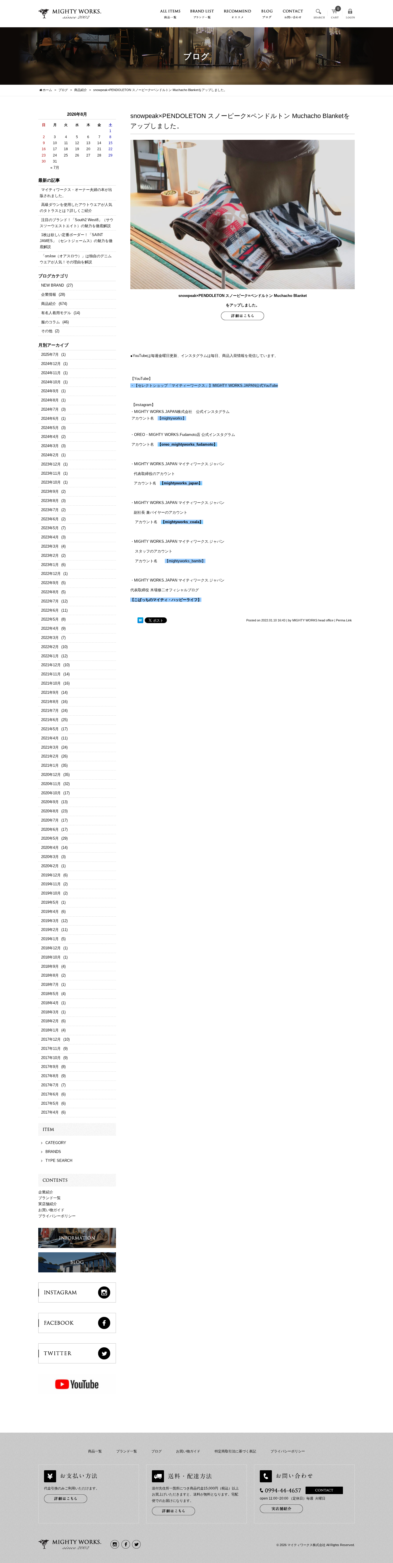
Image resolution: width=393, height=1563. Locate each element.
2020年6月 (50, 829)
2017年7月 (50, 1085)
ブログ (156, 1451)
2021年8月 (50, 702)
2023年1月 (50, 565)
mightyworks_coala (182, 522)
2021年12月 (51, 665)
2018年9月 (50, 966)
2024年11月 (51, 373)
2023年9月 (50, 491)
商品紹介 (48, 304)
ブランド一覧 (49, 1198)
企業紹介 (45, 1192)
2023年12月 (51, 464)
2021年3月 (50, 747)
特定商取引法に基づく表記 (235, 1451)
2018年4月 (50, 1003)
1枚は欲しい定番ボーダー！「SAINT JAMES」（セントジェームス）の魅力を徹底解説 (76, 241)
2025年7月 (50, 354)
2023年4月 (50, 537)
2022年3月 (50, 637)
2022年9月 (50, 583)
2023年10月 (51, 482)
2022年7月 (50, 601)
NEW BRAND (52, 285)
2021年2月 (50, 756)
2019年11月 (51, 884)
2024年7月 (50, 409)
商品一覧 (95, 1451)
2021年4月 (50, 738)
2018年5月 (50, 994)
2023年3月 (50, 546)
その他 (46, 331)
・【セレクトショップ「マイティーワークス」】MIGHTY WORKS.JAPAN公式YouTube (204, 385)
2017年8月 (50, 1076)
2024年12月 (51, 364)
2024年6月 (50, 418)
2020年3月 (50, 857)
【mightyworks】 (172, 418)
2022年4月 (50, 628)
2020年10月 (51, 793)
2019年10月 (51, 893)
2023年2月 (50, 555)
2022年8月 (50, 592)
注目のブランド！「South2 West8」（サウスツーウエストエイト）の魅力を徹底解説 (76, 223)
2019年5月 (50, 902)
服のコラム (50, 322)
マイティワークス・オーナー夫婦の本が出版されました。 (76, 193)
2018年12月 (51, 948)
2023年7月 (50, 510)
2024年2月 (50, 455)
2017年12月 (51, 1039)
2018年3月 (50, 1012)
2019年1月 (50, 939)
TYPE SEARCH (58, 1160)
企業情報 (48, 294)
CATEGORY (55, 1143)
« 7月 (54, 167)
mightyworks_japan (181, 483)
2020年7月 (50, 820)
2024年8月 (50, 400)
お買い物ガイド (51, 1210)
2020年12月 (51, 774)
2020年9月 (50, 802)
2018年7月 (50, 984)
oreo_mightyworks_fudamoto (187, 444)
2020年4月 (50, 847)
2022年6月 (50, 610)
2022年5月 (50, 619)
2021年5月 (50, 729)
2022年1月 (50, 656)
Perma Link (344, 620)
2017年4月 (50, 1112)
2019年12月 (51, 875)
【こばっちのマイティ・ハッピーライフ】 (165, 600)
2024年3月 (50, 446)
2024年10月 (51, 382)
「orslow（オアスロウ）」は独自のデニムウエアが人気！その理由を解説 (76, 259)
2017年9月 (50, 1066)
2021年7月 (50, 710)
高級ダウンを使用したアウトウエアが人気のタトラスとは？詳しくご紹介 (76, 207)
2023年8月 (50, 501)
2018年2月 (50, 1021)
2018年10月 (51, 957)
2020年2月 (50, 866)
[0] (335, 15)
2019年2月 (50, 930)
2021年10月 (51, 683)
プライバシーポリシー (57, 1216)
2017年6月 (50, 1094)
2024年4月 (50, 436)
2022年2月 (50, 647)
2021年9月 (50, 692)
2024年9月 (50, 391)
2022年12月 (51, 573)
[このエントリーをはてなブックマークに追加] (140, 620)
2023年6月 (50, 519)
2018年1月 (50, 1030)
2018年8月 (50, 975)
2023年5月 (50, 528)
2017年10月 (51, 1058)
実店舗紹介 (47, 1204)
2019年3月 (50, 921)
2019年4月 (50, 911)
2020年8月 (50, 811)
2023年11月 (51, 473)
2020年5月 (50, 838)
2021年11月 (51, 674)
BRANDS (53, 1151)
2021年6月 (50, 720)
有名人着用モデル (56, 313)
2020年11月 (51, 784)
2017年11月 (51, 1048)
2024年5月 (50, 428)
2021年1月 (50, 765)
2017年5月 (50, 1103)
